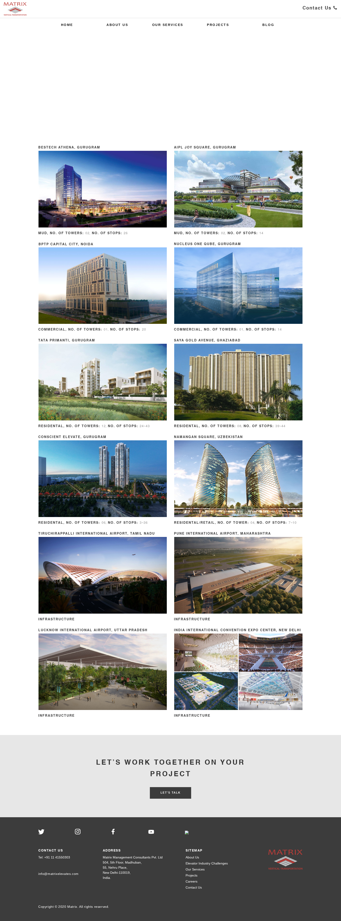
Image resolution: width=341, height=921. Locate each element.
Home (67, 25)
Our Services (167, 25)
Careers (191, 881)
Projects (218, 25)
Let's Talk (171, 792)
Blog (268, 25)
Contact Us (317, 8)
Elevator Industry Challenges (207, 863)
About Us (117, 25)
